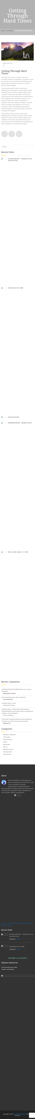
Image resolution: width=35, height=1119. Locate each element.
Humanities (6, 744)
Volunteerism (7, 754)
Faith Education (7, 739)
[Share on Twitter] (5, 33)
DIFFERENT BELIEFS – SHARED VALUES (20, 423)
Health (5, 742)
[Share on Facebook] (2, 33)
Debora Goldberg (8, 715)
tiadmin (5, 63)
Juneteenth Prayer (13, 417)
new (4, 65)
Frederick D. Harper (9, 705)
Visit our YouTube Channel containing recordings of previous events (17, 924)
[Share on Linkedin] (9, 33)
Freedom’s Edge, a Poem (9, 703)
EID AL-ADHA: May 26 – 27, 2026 (18, 552)
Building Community (9, 734)
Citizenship (6, 737)
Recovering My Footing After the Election (14, 697)
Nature (5, 747)
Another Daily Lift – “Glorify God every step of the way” (21, 935)
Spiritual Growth (8, 749)
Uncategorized (7, 751)
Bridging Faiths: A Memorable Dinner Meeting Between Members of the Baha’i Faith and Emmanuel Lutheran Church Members (17, 711)
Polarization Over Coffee (15, 288)
